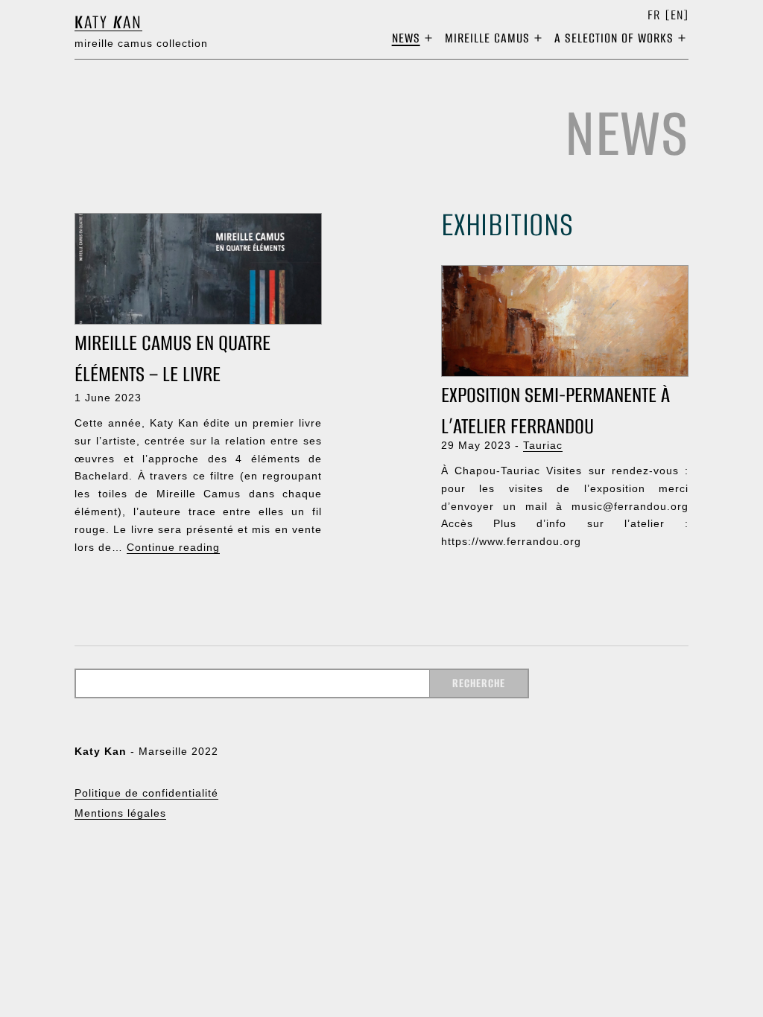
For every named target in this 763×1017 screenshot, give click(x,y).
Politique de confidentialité (146, 793)
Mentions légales (120, 813)
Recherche (478, 683)
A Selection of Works (614, 38)
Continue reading (173, 547)
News (406, 38)
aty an (108, 22)
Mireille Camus (487, 38)
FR (654, 15)
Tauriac (543, 445)
